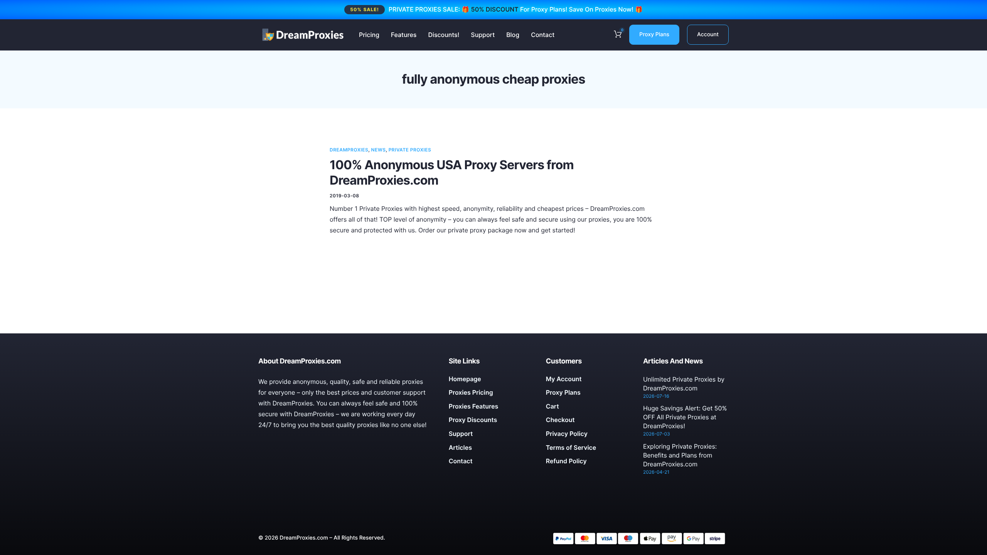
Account (708, 34)
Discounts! (443, 35)
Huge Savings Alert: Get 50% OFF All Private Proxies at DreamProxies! (685, 417)
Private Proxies (410, 150)
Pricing (369, 35)
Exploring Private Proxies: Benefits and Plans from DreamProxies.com (680, 455)
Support (483, 35)
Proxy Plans (654, 34)
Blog (512, 35)
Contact (542, 35)
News (378, 150)
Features (404, 35)
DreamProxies (349, 150)
